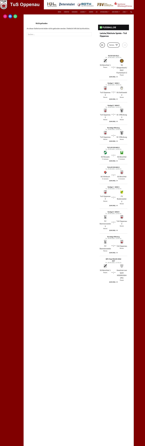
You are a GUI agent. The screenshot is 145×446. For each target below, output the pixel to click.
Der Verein (115, 12)
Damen (91, 12)
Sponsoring (104, 12)
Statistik (66, 12)
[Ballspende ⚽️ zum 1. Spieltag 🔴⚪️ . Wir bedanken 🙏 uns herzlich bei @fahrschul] (12, 49)
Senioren (74, 12)
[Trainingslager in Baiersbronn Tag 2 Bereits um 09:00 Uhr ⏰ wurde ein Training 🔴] (12, 101)
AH (96, 12)
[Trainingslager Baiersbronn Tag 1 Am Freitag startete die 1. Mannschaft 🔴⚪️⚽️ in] (12, 118)
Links (124, 12)
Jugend (82, 12)
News (59, 12)
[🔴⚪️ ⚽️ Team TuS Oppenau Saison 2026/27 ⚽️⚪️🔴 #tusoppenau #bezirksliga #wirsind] (12, 66)
